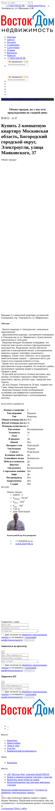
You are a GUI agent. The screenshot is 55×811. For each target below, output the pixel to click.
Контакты (12, 53)
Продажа (11, 37)
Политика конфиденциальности (17, 790)
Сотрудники (13, 47)
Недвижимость (8, 99)
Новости (11, 55)
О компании (13, 45)
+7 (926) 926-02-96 (15, 5)
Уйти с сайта (20, 808)
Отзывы (11, 50)
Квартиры (34, 99)
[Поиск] (31, 2)
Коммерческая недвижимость (22, 751)
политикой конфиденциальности (19, 806)
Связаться (29, 640)
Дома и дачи (13, 745)
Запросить (29, 697)
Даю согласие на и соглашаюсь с (24, 637)
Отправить (29, 670)
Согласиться (7, 808)
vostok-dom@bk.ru (36, 5)
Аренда (11, 39)
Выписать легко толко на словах (23, 779)
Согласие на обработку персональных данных (24, 791)
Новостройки (14, 743)
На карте (11, 42)
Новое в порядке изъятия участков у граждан (29, 777)
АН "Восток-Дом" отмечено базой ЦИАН (28, 774)
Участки (11, 748)
